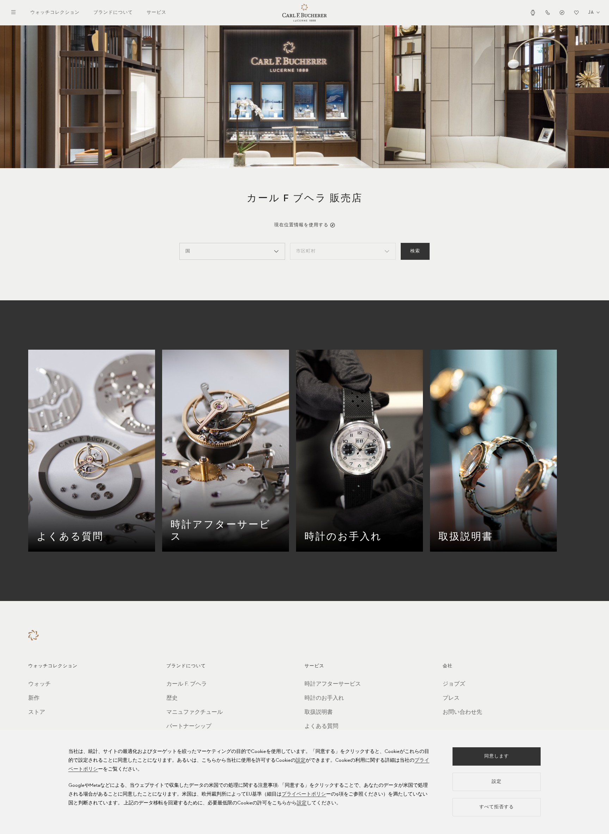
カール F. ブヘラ (186, 684)
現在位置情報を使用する (301, 225)
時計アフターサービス (332, 684)
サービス (156, 12)
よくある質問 (321, 726)
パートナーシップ (188, 726)
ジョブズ (454, 684)
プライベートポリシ (304, 794)
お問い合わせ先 (462, 712)
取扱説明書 (318, 712)
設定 (301, 760)
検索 (415, 251)
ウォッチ (39, 684)
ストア (36, 712)
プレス (451, 698)
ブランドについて (113, 12)
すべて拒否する (496, 807)
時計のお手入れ (324, 698)
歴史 (172, 698)
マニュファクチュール (194, 712)
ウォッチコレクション (55, 12)
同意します (496, 756)
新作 (33, 698)
